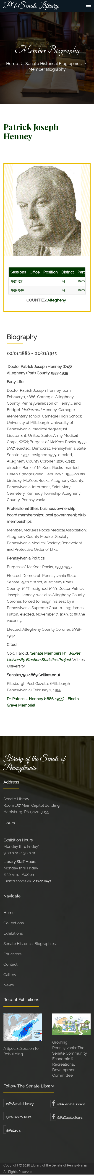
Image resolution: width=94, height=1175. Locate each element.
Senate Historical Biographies (53, 63)
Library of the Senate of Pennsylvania (34, 763)
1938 (20, 281)
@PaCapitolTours (18, 1117)
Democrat (84, 281)
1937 (13, 281)
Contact (10, 964)
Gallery (9, 974)
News (8, 985)
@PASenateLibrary (20, 1104)
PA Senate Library (31, 6)
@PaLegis (13, 1130)
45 (63, 281)
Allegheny (56, 300)
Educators (12, 954)
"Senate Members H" (48, 653)
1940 (21, 290)
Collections (13, 923)
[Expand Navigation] (88, 5)
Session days (41, 881)
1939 (14, 290)
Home (12, 63)
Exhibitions (13, 933)
